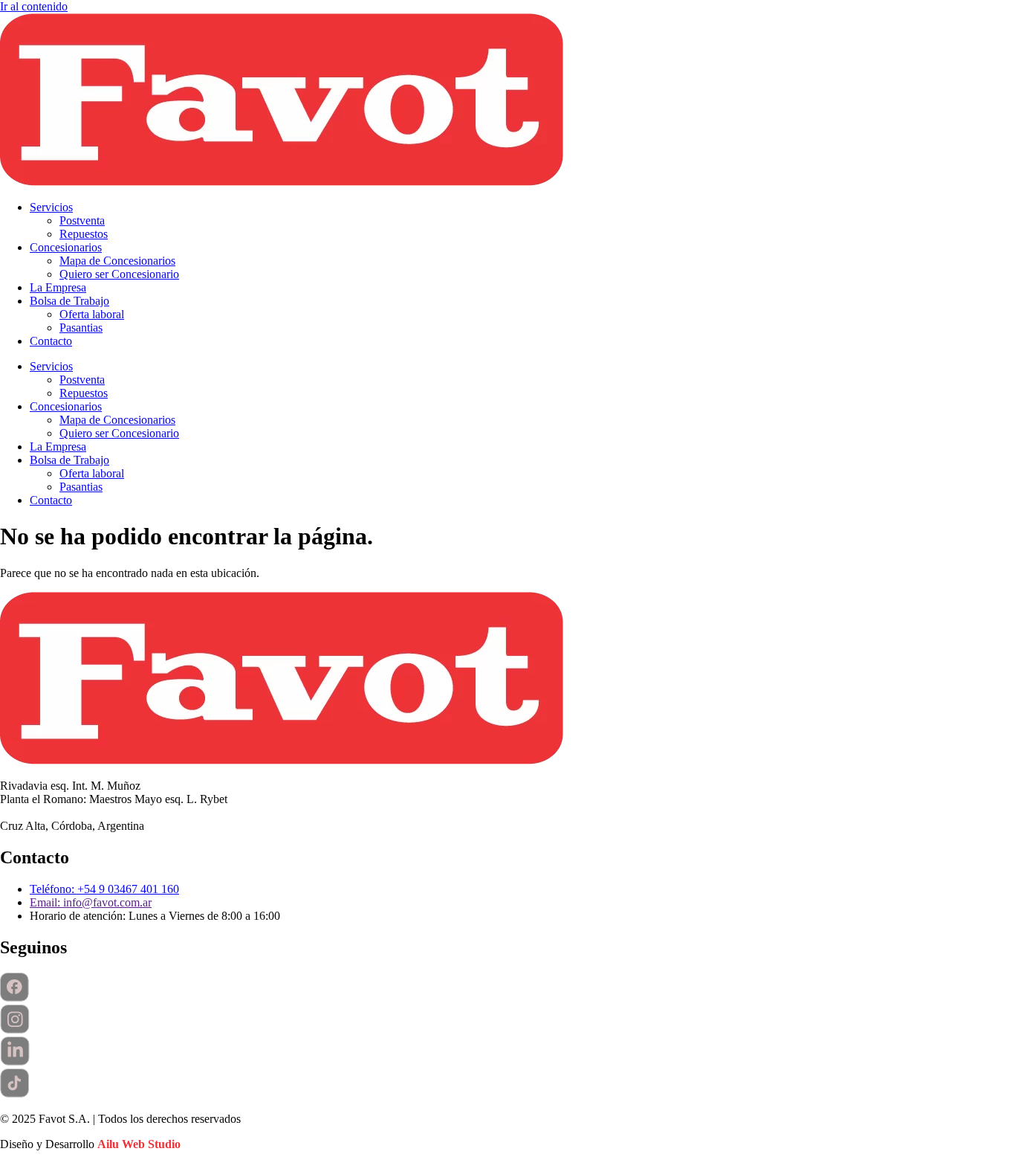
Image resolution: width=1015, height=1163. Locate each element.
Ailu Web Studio (139, 1144)
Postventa (82, 220)
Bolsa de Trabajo (69, 300)
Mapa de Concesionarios (117, 260)
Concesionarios (66, 247)
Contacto (51, 341)
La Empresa (58, 287)
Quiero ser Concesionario (119, 274)
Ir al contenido (34, 6)
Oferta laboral (91, 314)
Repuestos (83, 234)
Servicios (51, 207)
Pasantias (81, 327)
